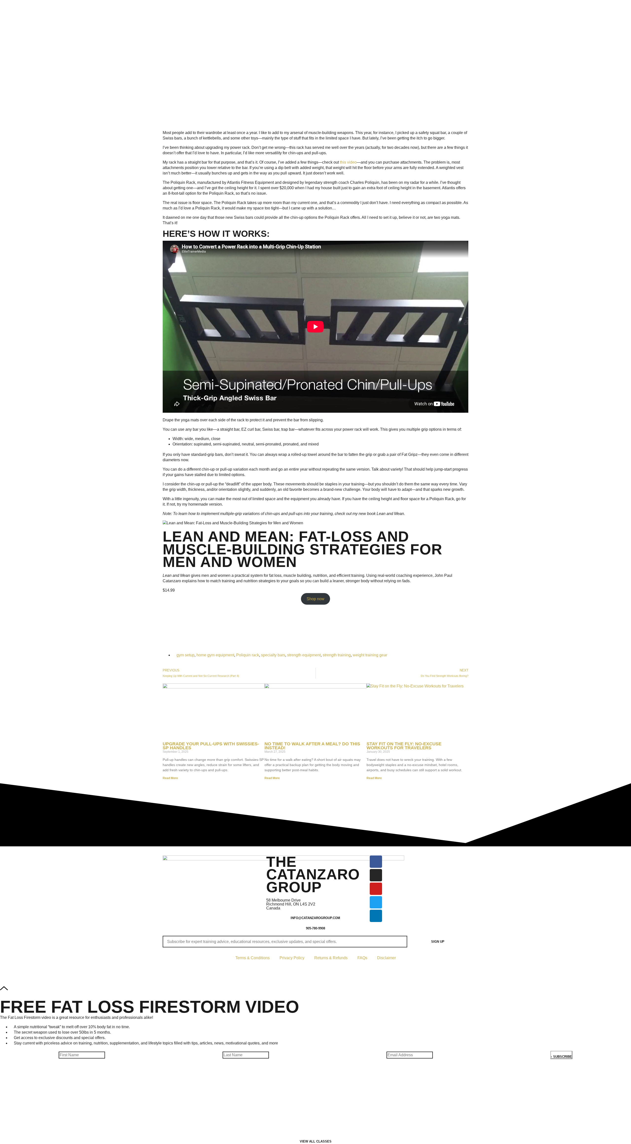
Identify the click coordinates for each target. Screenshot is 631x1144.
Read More (170, 778)
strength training (337, 655)
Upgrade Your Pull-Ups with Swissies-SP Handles (211, 746)
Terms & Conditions (252, 958)
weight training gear (370, 655)
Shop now (315, 599)
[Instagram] (376, 875)
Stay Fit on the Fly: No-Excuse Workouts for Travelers (404, 746)
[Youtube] (376, 889)
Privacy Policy (292, 958)
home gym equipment (215, 655)
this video (348, 162)
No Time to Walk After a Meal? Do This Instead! (312, 746)
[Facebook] (376, 861)
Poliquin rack (247, 655)
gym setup (185, 655)
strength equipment (304, 655)
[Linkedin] (376, 916)
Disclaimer (386, 958)
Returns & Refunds (331, 958)
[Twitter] (376, 902)
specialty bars (273, 655)
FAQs (362, 958)
